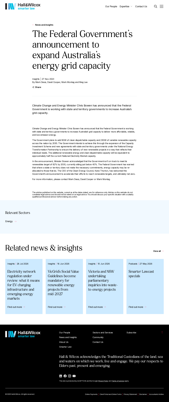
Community (98, 337)
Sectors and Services (103, 332)
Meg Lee (83, 82)
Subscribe (131, 332)
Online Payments (91, 394)
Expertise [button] (124, 6)
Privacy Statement (130, 394)
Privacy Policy (103, 381)
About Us (63, 342)
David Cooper (53, 82)
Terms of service (118, 381)
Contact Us (141, 6)
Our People (111, 6)
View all (157, 251)
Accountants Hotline (156, 394)
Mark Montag (67, 82)
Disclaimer (143, 394)
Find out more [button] (14, 307)
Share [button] (38, 87)
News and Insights (68, 337)
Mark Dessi (40, 82)
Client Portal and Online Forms (110, 394)
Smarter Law (65, 346)
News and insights (44, 25)
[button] (155, 6)
